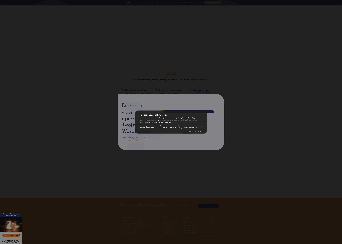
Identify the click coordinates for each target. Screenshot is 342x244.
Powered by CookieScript (195, 131)
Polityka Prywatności (165, 122)
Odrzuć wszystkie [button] (169, 127)
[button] (147, 127)
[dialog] (171, 122)
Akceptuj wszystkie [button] (191, 127)
